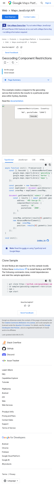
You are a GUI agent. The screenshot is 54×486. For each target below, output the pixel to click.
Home (4, 39)
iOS (3, 397)
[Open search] (41, 3)
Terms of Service (9, 428)
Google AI (6, 460)
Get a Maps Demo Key (16, 26)
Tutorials (5, 382)
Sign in (48, 3)
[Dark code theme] (46, 165)
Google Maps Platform (27, 39)
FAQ (3, 374)
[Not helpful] (21, 47)
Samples (33, 42)
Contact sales (29, 17)
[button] (27, 79)
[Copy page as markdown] (13, 62)
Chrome (5, 448)
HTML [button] (42, 160)
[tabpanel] (27, 209)
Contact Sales (7, 420)
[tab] (9, 160)
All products (6, 464)
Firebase (5, 452)
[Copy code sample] (50, 165)
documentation (16, 101)
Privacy (12, 474)
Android (5, 393)
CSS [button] (33, 160)
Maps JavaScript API (23, 10)
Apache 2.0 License (23, 325)
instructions (19, 269)
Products (13, 39)
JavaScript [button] (22, 160)
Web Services (7, 405)
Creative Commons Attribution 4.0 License (20, 323)
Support (5, 424)
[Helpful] (17, 47)
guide (24, 248)
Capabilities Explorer (10, 378)
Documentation (44, 39)
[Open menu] (4, 3)
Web (4, 10)
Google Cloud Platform (11, 456)
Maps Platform (30, 3)
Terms (4, 474)
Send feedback (11, 52)
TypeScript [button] (9, 160)
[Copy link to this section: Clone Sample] (20, 260)
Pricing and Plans (9, 416)
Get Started (10, 17)
